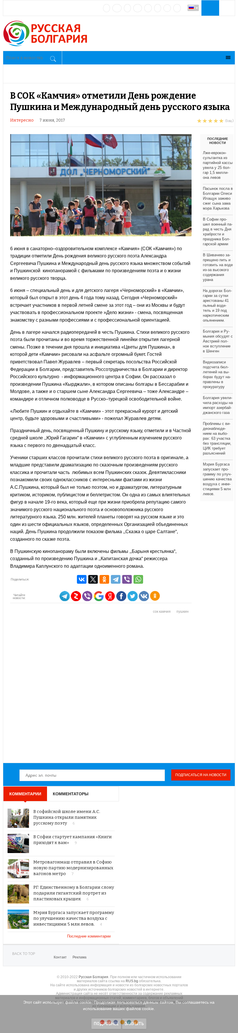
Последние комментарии (89, 936)
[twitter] (127, 8)
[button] (209, 8)
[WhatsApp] (138, 579)
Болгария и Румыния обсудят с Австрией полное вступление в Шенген (218, 341)
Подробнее (106, 1023)
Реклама (79, 957)
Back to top (23, 954)
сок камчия (162, 612)
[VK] (106, 8)
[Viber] (127, 579)
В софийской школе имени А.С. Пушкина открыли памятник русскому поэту (66, 817)
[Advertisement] (122, 689)
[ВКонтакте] (81, 579)
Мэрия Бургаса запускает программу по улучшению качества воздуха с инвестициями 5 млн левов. (217, 479)
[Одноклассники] (104, 579)
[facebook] (117, 8)
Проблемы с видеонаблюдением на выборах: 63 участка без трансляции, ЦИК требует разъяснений (217, 438)
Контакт (60, 957)
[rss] (177, 8)
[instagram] (148, 8)
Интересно (22, 120)
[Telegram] (157, 8)
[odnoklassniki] (137, 8)
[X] (93, 579)
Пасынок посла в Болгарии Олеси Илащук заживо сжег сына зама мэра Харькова (218, 198)
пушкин (182, 612)
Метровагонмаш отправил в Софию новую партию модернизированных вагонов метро (73, 867)
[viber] (167, 8)
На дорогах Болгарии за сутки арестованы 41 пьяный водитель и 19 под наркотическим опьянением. (217, 305)
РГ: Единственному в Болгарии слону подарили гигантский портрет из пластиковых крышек (73, 893)
